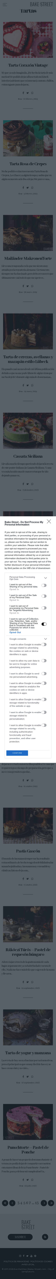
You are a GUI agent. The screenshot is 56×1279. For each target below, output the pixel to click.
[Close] (50, 522)
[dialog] (28, 639)
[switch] (44, 585)
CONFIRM (17, 753)
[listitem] (28, 578)
